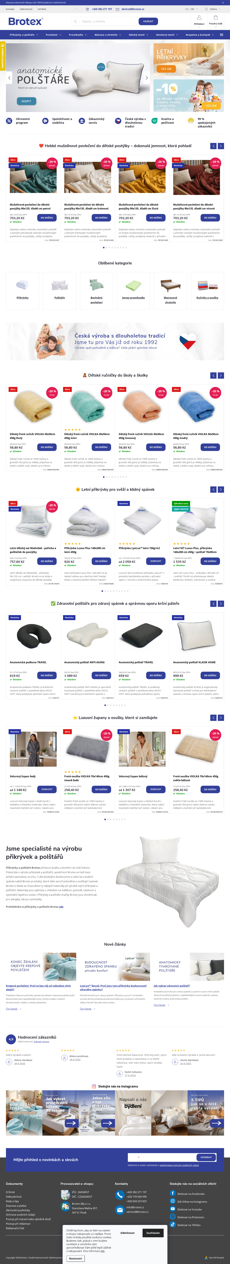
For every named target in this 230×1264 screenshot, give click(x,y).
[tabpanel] (33, 198)
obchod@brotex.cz (137, 1212)
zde (102, 1251)
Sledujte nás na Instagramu (118, 1086)
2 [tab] (106, 247)
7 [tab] (120, 247)
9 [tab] (126, 247)
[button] (9, 77)
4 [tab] (112, 247)
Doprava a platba (16, 1205)
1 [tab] (104, 247)
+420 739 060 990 (136, 1196)
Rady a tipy (12, 1201)
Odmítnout (127, 1233)
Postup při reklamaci (18, 1223)
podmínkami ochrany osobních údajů (179, 1165)
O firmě (10, 1192)
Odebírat (206, 1157)
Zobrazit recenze (41, 1041)
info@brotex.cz (135, 1207)
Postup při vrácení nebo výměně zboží (28, 1219)
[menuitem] (24, 35)
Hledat (148, 21)
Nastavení (75, 1258)
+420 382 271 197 (136, 1192)
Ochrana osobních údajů (20, 1214)
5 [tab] (115, 247)
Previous (213, 146)
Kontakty (10, 9)
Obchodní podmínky (18, 1210)
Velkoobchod (26, 9)
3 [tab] (109, 247)
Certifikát (42, 9)
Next (221, 146)
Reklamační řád (15, 1228)
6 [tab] (118, 247)
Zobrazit (155, 561)
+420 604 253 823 (136, 1201)
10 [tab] (127, 591)
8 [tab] (123, 247)
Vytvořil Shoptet (216, 1257)
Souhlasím (153, 1233)
